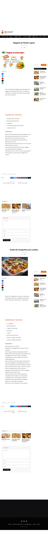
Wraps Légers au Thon (6, 439)
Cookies (34, 524)
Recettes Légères (29, 36)
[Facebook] (3, 74)
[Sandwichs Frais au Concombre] (36, 89)
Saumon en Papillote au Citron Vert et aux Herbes (43, 93)
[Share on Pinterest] (24, 47)
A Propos (9, 524)
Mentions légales (28, 524)
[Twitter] (3, 76)
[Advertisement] (24, 6)
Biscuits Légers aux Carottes (43, 99)
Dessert (44, 36)
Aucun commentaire (24, 45)
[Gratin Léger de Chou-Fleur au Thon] (6, 206)
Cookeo (40, 36)
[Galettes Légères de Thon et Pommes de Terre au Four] (16, 206)
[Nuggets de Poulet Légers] (13, 68)
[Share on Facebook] (21, 47)
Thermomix (25, 36)
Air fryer (37, 36)
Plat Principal (11, 36)
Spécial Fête (20, 36)
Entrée (7, 36)
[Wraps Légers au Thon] (6, 435)
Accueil (3, 36)
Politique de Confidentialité (17, 524)
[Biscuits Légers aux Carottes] (36, 99)
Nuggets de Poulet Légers (22, 411)
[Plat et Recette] (7, 32)
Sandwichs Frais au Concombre (43, 88)
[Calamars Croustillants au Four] (26, 206)
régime (9, 402)
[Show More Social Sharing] (26, 47)
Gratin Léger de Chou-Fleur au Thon (6, 210)
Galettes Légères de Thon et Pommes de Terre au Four (16, 210)
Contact (38, 524)
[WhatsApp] (3, 83)
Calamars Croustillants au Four (26, 210)
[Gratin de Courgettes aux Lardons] (15, 275)
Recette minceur (16, 36)
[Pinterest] (3, 78)
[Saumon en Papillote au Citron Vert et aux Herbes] (36, 94)
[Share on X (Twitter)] (23, 47)
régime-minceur (13, 402)
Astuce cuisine (33, 36)
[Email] (3, 81)
